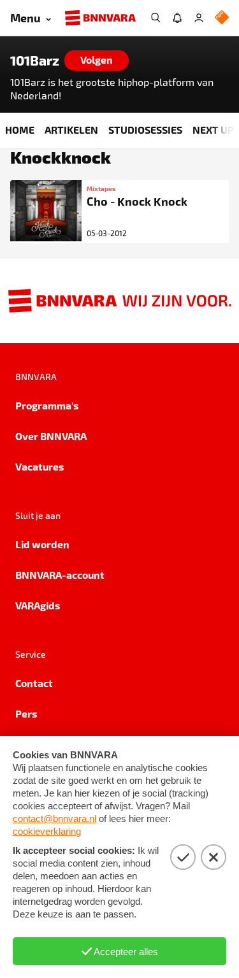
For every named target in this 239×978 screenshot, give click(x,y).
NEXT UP (213, 130)
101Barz (34, 60)
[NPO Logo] (222, 18)
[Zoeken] (155, 18)
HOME (19, 130)
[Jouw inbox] (177, 18)
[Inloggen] (199, 18)
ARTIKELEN (71, 130)
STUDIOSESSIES (145, 130)
